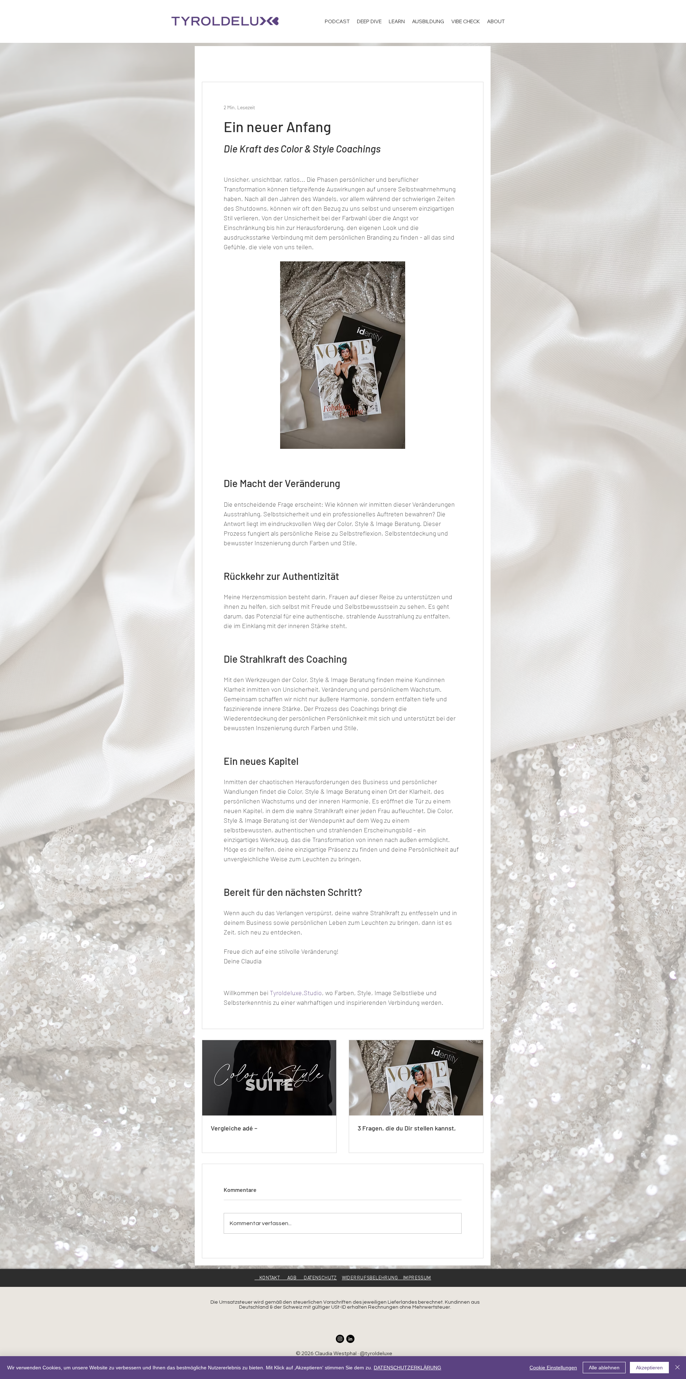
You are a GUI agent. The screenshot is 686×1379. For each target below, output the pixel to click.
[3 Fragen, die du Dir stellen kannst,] (416, 1077)
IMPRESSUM (417, 1278)
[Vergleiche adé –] (269, 1077)
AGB (293, 1278)
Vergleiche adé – (234, 1128)
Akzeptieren (649, 1367)
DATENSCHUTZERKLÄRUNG (407, 1367)
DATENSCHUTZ (320, 1278)
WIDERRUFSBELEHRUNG (372, 1278)
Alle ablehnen (604, 1367)
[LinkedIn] (350, 1339)
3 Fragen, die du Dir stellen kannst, (407, 1128)
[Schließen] (677, 1367)
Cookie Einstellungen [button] (553, 1367)
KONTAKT (268, 1278)
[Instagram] (340, 1339)
